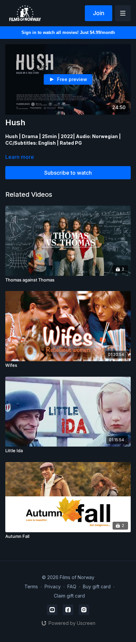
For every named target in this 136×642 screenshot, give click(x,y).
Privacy (53, 586)
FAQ (71, 586)
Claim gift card (69, 595)
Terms (31, 586)
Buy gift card (97, 586)
